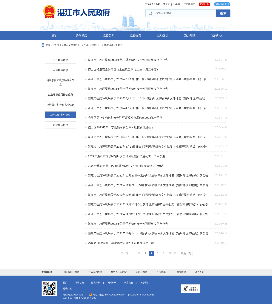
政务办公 (199, 272)
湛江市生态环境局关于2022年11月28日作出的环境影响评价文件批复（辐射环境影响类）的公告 (147, 214)
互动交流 (162, 35)
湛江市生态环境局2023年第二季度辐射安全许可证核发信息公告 (127, 59)
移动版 (176, 4)
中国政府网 (47, 272)
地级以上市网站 (119, 272)
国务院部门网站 (71, 272)
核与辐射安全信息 (113, 45)
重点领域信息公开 (73, 45)
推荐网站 (181, 272)
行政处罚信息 (60, 125)
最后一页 (186, 253)
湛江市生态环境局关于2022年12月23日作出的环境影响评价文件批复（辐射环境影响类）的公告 (147, 175)
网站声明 (112, 282)
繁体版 (166, 4)
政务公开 (108, 35)
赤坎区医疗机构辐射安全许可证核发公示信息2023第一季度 (124, 117)
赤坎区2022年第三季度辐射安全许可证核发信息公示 (120, 243)
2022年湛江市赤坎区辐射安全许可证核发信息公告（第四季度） (127, 156)
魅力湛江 (190, 35)
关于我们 (144, 282)
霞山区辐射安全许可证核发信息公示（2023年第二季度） (123, 69)
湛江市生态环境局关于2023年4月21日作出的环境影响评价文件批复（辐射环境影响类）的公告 (147, 108)
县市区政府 (161, 272)
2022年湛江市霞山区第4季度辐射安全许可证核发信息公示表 (125, 165)
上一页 (136, 253)
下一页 (172, 253)
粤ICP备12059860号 (73, 294)
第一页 (124, 253)
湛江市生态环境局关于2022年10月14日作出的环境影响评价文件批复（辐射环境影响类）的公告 (147, 233)
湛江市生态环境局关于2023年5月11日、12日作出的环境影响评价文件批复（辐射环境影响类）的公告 (149, 98)
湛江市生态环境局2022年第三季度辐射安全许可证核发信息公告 (127, 223)
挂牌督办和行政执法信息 (60, 104)
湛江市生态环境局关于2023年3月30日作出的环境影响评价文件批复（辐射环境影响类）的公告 (147, 137)
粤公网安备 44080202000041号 (108, 294)
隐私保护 (95, 282)
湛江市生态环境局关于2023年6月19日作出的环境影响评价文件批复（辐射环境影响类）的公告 (147, 79)
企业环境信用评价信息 (60, 94)
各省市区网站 (95, 272)
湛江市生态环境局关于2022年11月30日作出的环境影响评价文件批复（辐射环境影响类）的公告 (147, 204)
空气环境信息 (60, 60)
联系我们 (128, 282)
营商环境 (217, 35)
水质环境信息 (60, 70)
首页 (55, 35)
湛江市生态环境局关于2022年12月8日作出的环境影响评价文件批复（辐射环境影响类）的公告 (147, 194)
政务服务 (135, 35)
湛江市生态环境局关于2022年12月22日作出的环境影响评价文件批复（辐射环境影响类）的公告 (147, 185)
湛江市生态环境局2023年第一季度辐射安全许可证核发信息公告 (127, 88)
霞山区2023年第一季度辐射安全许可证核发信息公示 (120, 127)
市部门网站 (141, 272)
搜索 (223, 13)
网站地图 (79, 282)
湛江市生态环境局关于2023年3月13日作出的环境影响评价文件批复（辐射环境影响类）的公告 (147, 146)
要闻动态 (81, 35)
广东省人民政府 (152, 4)
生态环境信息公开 (93, 45)
